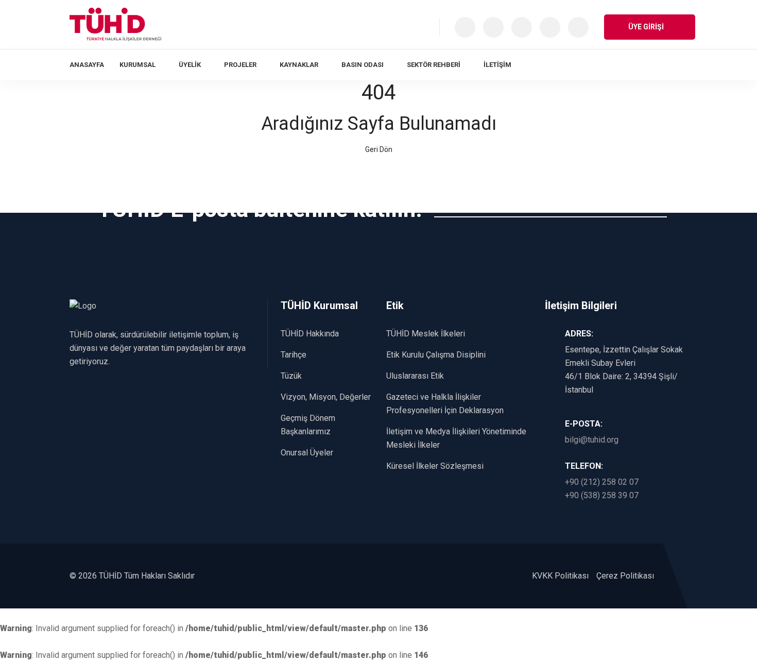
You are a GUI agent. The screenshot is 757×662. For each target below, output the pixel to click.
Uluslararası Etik (415, 376)
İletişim (497, 65)
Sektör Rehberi (433, 65)
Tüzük (291, 376)
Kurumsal (137, 65)
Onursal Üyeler (307, 452)
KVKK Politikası (560, 576)
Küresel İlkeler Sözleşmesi (435, 466)
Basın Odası (362, 65)
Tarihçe (293, 355)
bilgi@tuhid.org (591, 440)
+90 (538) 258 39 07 (602, 495)
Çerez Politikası (625, 576)
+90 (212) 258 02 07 (602, 482)
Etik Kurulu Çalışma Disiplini (436, 355)
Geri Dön (378, 149)
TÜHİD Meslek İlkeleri (425, 333)
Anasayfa (87, 65)
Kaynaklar (299, 65)
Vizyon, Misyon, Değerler (326, 397)
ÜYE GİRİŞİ (646, 27)
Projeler (240, 65)
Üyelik (190, 65)
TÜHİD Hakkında (310, 333)
